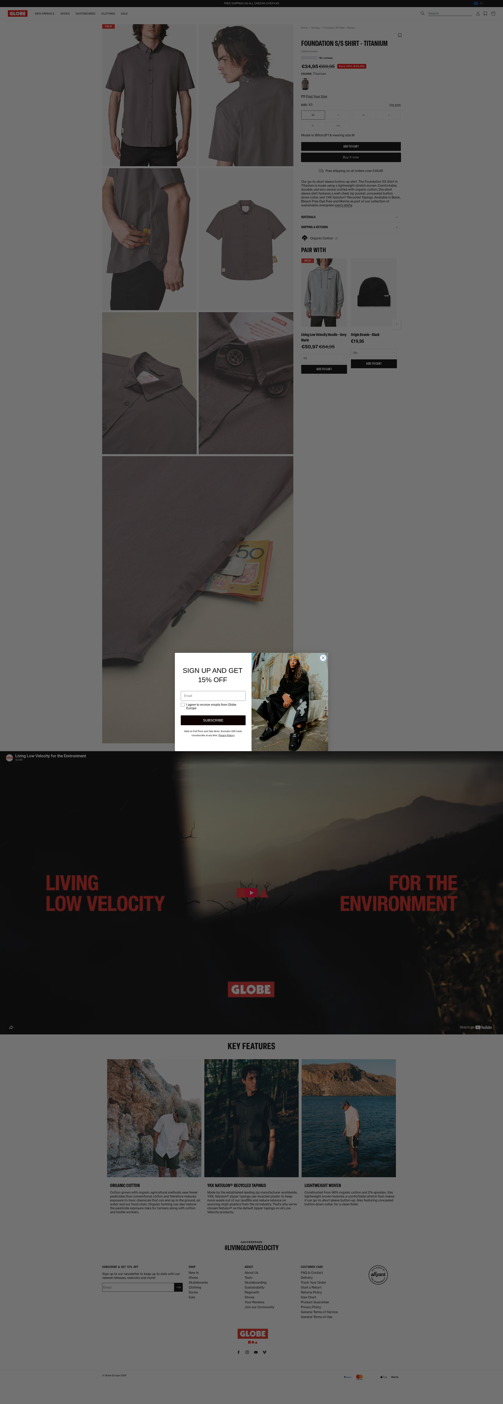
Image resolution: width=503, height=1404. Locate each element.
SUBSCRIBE (213, 720)
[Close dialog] (323, 657)
